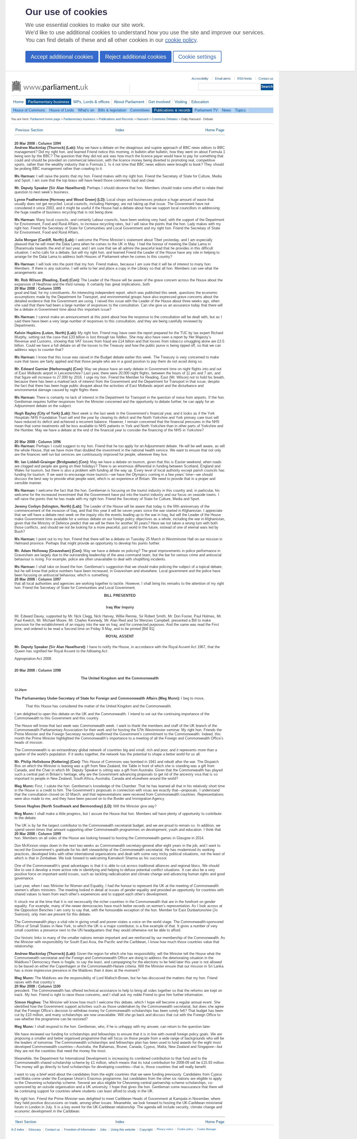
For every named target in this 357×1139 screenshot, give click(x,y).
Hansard (142, 119)
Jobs (103, 1129)
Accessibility (200, 78)
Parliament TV (206, 110)
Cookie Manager (206, 1129)
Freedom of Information (80, 1129)
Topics (240, 110)
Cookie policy (185, 1129)
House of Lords (61, 110)
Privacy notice (165, 1129)
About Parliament (129, 101)
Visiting (181, 101)
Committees (140, 110)
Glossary (34, 1129)
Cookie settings (197, 57)
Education (200, 101)
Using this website (123, 1129)
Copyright (146, 1129)
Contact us (266, 78)
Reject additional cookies (135, 57)
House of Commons (29, 110)
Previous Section (29, 130)
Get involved (159, 101)
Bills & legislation (112, 110)
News (226, 110)
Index (119, 130)
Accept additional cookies (62, 57)
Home (18, 101)
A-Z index (17, 1129)
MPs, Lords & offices (91, 101)
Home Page (214, 130)
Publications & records (172, 110)
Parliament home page (45, 119)
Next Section (25, 1122)
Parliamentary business (48, 101)
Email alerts (223, 78)
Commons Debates (165, 119)
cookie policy (180, 40)
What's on (86, 110)
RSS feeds (244, 78)
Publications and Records (116, 119)
